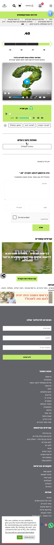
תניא (49, 448)
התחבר (28, 6)
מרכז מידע (47, 419)
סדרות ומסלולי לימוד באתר (40, 383)
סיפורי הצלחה (45, 404)
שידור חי (47, 398)
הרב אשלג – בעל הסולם (41, 516)
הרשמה (48, 377)
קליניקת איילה (45, 510)
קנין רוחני (47, 478)
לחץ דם (48, 445)
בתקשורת (47, 407)
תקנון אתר (47, 471)
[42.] (21, 44)
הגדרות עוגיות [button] (29, 537)
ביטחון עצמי (46, 460)
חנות (49, 389)
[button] (51, 44)
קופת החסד (46, 416)
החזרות (48, 487)
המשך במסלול (15, 125)
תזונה (3, 288)
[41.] (32, 44)
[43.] (10, 44)
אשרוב (51, 288)
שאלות (10, 288)
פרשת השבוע (46, 454)
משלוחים (47, 481)
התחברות (47, 380)
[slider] (27, 93)
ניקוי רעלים (18, 288)
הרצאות (48, 386)
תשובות (51, 290)
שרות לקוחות (46, 474)
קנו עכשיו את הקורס (27, 279)
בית (50, 19)
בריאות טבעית (13, 19)
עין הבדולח (46, 433)
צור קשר (47, 413)
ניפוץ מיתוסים (45, 392)
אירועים (48, 395)
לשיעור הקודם (43, 125)
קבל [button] (19, 537)
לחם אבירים (46, 442)
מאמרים (48, 401)
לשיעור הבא (29, 125)
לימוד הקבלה (46, 513)
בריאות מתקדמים (45, 22)
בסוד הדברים (42, 288)
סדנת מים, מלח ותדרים (42, 436)
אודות (49, 498)
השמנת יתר (46, 457)
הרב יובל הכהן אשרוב (43, 501)
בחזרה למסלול (27, 146)
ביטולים (48, 484)
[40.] (44, 44)
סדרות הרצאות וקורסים (34, 19)
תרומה (48, 410)
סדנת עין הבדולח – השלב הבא (39, 439)
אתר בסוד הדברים (44, 422)
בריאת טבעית (30, 288)
